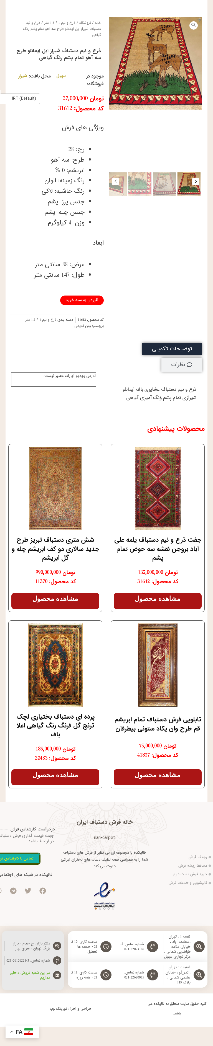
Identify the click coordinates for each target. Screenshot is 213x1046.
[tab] (172, 349)
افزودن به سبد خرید (82, 300)
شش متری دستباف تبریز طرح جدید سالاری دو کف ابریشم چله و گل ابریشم (55, 549)
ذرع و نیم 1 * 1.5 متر (59, 23)
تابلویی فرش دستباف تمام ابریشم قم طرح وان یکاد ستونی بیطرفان (158, 723)
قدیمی (79, 326)
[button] (195, 181)
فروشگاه (85, 23)
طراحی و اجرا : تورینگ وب (70, 1009)
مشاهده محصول (158, 598)
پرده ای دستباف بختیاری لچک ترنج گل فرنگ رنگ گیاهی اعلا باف (55, 725)
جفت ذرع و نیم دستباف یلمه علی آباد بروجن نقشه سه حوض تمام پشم (157, 549)
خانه (98, 23)
